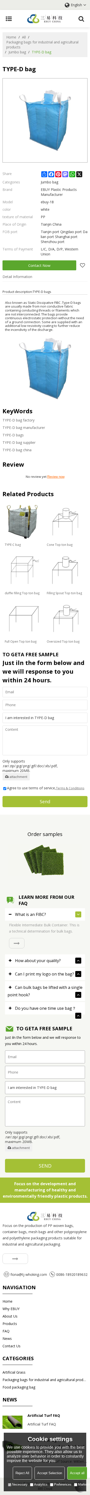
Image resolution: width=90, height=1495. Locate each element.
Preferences (63, 1484)
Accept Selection (49, 1473)
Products (9, 1323)
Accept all (77, 1473)
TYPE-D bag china (17, 450)
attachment (18, 777)
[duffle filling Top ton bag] (24, 570)
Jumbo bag (17, 52)
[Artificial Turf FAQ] (12, 1422)
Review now (55, 477)
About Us (10, 1316)
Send (45, 801)
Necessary (20, 1484)
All (24, 37)
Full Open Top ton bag (20, 641)
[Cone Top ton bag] (66, 522)
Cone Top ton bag (59, 545)
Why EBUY (11, 1308)
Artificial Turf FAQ (44, 1415)
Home (11, 37)
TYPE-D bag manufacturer (23, 427)
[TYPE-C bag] (24, 522)
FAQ (6, 1331)
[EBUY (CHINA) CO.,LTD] (45, 18)
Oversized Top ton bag (63, 641)
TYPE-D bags (13, 435)
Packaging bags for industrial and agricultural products (42, 44)
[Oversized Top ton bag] (66, 618)
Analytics (41, 1484)
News (7, 1338)
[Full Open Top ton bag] (24, 618)
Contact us (11, 1346)
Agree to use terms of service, (45, 788)
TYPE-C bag (13, 545)
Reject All (22, 1473)
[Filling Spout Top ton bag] (66, 570)
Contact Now (39, 265)
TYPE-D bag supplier (19, 442)
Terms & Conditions (70, 788)
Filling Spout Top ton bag (64, 593)
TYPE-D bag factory (18, 420)
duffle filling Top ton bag (22, 593)
